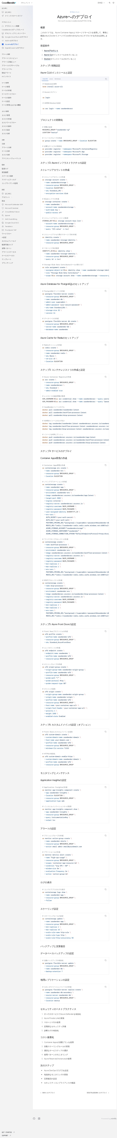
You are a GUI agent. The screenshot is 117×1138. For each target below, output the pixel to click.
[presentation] (75, 226)
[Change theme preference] (113, 2)
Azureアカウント (51, 51)
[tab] (45, 78)
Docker (47, 59)
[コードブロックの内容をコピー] (106, 78)
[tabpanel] (75, 97)
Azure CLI (48, 55)
